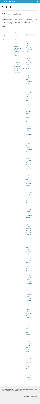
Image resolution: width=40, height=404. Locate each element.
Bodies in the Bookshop (11, 14)
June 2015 (27, 221)
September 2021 (29, 92)
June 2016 (27, 198)
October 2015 (28, 213)
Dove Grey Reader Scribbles (19, 51)
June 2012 (27, 287)
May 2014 (27, 245)
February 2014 (28, 251)
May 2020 (27, 119)
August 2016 (28, 194)
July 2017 (27, 173)
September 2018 (29, 149)
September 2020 (29, 111)
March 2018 (28, 158)
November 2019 (28, 130)
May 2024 (27, 68)
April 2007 (28, 368)
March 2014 (28, 249)
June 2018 (27, 153)
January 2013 (28, 275)
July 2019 (27, 138)
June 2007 (28, 364)
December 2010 (28, 317)
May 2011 (27, 307)
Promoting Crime (17, 64)
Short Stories (4, 390)
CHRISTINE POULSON (8, 1)
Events (12, 390)
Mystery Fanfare (17, 60)
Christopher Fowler (17, 36)
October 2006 (28, 379)
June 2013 (27, 266)
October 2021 (28, 90)
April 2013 (27, 270)
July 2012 (27, 285)
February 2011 (28, 313)
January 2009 (28, 360)
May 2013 (27, 268)
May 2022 (27, 85)
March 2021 (28, 102)
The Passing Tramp (17, 72)
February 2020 (28, 124)
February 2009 (28, 358)
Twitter (16, 390)
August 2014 (28, 239)
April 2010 (27, 332)
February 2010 (28, 336)
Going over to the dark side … (7, 39)
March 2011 (28, 311)
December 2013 (28, 255)
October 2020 (28, 109)
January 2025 (28, 62)
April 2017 (27, 179)
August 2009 (28, 347)
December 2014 (28, 232)
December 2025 (29, 47)
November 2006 (29, 377)
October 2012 (28, 281)
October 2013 (28, 258)
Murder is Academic (11, 17)
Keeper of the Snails (17, 57)
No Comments (33, 17)
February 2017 (28, 183)
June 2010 (27, 328)
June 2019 (27, 139)
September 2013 (29, 260)
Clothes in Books (17, 37)
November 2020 (29, 107)
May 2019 (27, 141)
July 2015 (27, 219)
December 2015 (28, 209)
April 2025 (28, 58)
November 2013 (28, 256)
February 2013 (28, 273)
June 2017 (27, 175)
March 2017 (28, 181)
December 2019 (28, 128)
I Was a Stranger (4, 40)
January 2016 (28, 207)
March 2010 (28, 334)
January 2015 (28, 230)
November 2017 (28, 166)
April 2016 (27, 202)
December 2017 (28, 164)
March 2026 (28, 45)
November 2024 (29, 64)
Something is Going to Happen (19, 68)
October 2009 (28, 343)
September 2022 (29, 81)
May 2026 (27, 41)
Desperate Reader (17, 44)
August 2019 (28, 136)
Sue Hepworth (16, 70)
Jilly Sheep (16, 55)
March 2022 (28, 87)
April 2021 (27, 100)
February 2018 (28, 160)
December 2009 (29, 339)
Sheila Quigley (17, 17)
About (9, 390)
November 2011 (28, 296)
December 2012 (28, 277)
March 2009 (28, 356)
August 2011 (28, 302)
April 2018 (27, 156)
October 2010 (28, 321)
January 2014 (28, 253)
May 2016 (27, 200)
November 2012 (28, 279)
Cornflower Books (17, 42)
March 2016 (28, 204)
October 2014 (28, 236)
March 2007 (28, 370)
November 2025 (29, 49)
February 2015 (28, 228)
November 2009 (29, 341)
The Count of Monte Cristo (6, 37)
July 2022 (27, 83)
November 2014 (28, 234)
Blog (22, 390)
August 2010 (28, 324)
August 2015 (28, 217)
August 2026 (28, 39)
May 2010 (27, 330)
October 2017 (28, 168)
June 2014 (27, 243)
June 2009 (28, 351)
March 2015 (28, 226)
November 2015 (28, 211)
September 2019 (29, 134)
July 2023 (27, 73)
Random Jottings (17, 66)
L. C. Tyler (5, 17)
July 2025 (27, 53)
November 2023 (28, 70)
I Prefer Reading (17, 53)
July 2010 (27, 326)
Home (3, 389)
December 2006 (29, 375)
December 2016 (28, 187)
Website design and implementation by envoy (30, 396)
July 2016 (27, 196)
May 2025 (27, 56)
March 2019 (28, 143)
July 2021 (27, 94)
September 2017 (29, 170)
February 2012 (28, 290)
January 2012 (28, 292)
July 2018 (27, 151)
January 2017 (28, 185)
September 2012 (29, 283)
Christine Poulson (35, 395)
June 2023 (27, 75)
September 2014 (29, 238)
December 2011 (28, 294)
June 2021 (27, 96)
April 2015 (27, 224)
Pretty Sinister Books (17, 62)
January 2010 (28, 338)
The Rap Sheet (16, 74)
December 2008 (29, 362)
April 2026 (28, 43)
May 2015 (27, 222)
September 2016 (29, 192)
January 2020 (28, 126)
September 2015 (29, 215)
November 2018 (28, 147)
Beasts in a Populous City (18, 34)
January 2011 (28, 315)
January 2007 (28, 373)
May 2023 (27, 77)
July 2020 (27, 115)
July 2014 (27, 241)
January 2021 (28, 104)
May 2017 (27, 177)
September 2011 (28, 300)
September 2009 (29, 345)
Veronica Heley (27, 17)
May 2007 (27, 366)
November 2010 (28, 319)
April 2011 (27, 309)
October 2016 (28, 190)
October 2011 (28, 298)
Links (19, 390)
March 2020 (28, 122)
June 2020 (28, 117)
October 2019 (28, 132)
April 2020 (28, 121)
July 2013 (27, 264)
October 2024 (28, 66)
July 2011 (27, 304)
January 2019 (28, 145)
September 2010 (29, 322)
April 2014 (27, 247)
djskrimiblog (16, 46)
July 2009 (27, 349)
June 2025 (28, 55)
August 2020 (28, 113)
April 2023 (27, 79)
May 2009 (27, 353)
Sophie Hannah (22, 17)
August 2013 (28, 262)
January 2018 (28, 162)
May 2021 (27, 98)
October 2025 (28, 51)
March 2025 (28, 60)
